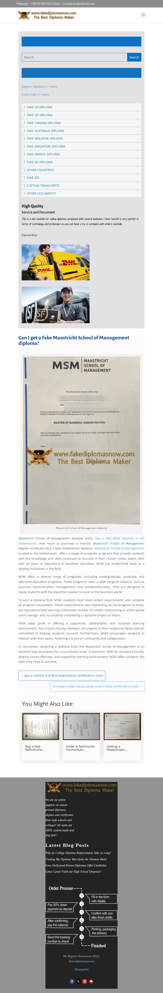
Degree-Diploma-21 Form (39, 87)
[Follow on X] (78, 981)
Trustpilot (81, 969)
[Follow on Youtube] (91, 981)
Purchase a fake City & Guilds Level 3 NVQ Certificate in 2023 (97, 686)
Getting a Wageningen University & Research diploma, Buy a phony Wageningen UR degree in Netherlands (120, 748)
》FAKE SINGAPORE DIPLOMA (44, 146)
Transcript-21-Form (35, 94)
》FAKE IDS (31, 178)
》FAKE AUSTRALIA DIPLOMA (44, 131)
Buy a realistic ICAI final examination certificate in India (62, 675)
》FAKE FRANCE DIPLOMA (42, 154)
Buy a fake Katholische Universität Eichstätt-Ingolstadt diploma (40, 748)
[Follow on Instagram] (84, 981)
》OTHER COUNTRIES (39, 170)
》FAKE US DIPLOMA (38, 107)
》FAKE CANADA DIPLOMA (42, 123)
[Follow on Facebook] (72, 981)
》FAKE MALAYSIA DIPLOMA (43, 138)
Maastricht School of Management (119, 548)
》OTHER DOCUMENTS (40, 193)
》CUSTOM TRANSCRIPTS (41, 185)
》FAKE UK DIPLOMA (38, 115)
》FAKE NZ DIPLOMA (38, 162)
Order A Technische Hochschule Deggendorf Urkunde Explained (81, 748)
